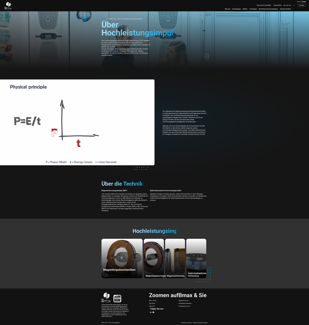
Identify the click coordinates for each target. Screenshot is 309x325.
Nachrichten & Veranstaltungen (268, 9)
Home (103, 19)
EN (284, 5)
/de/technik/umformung (175, 258)
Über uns (227, 9)
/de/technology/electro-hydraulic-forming (196, 258)
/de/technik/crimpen (154, 258)
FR (287, 5)
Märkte (245, 9)
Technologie (253, 9)
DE (290, 5)
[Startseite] (8, 6)
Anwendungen (236, 9)
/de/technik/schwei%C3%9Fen (122, 258)
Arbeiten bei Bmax (285, 9)
